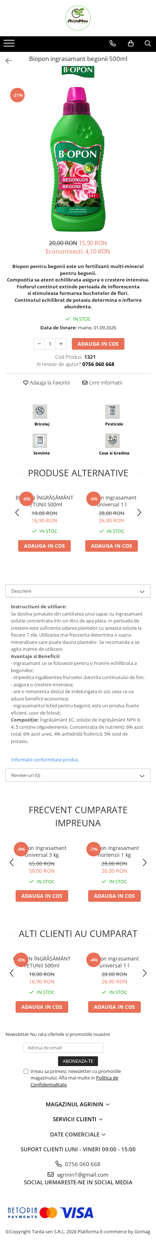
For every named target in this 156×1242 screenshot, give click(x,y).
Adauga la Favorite (49, 382)
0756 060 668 (81, 1164)
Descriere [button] (21, 591)
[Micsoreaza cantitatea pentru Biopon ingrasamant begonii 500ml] (39, 344)
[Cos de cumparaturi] (131, 43)
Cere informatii (104, 382)
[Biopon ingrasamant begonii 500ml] (78, 159)
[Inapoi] (5, 61)
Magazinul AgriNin (75, 1104)
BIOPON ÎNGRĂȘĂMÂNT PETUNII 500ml (44, 501)
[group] (78, 159)
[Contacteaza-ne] (112, 43)
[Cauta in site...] (148, 43)
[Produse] (10, 45)
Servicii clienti (75, 1119)
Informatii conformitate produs (44, 759)
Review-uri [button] (25, 775)
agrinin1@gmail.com (82, 1174)
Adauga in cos (98, 343)
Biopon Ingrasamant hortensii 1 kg (114, 851)
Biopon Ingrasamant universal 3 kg (41, 851)
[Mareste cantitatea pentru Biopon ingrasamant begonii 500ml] (61, 344)
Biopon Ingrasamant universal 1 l (111, 501)
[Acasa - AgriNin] (78, 18)
